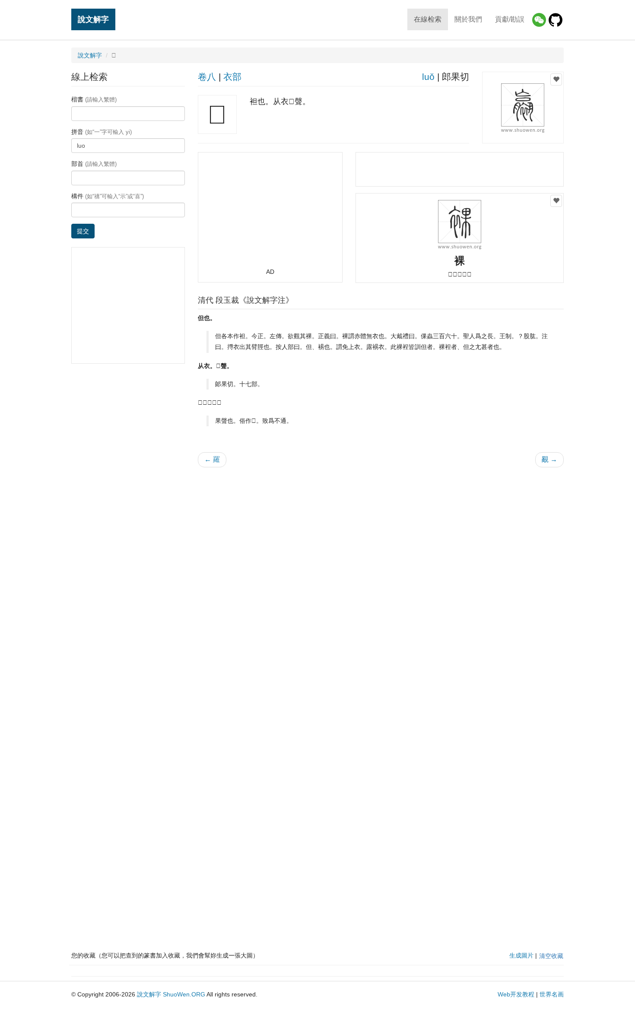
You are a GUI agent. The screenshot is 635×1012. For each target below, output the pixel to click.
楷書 (94, 99)
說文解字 (93, 19)
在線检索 (427, 19)
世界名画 (552, 994)
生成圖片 (521, 955)
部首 (94, 163)
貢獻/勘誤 (509, 19)
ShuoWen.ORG (184, 994)
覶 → (549, 459)
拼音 (101, 131)
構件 (107, 196)
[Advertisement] (270, 214)
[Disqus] (381, 584)
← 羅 (212, 459)
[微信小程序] (539, 20)
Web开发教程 (516, 994)
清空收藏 (551, 955)
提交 (83, 231)
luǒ (428, 77)
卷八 (207, 77)
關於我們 (468, 19)
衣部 (232, 77)
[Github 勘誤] (555, 20)
